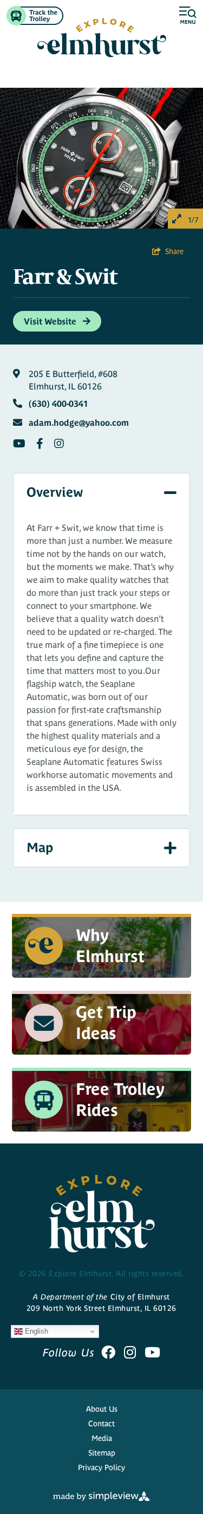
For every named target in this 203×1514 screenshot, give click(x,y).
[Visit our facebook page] (108, 1352)
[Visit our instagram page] (130, 1352)
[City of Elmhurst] (101, 37)
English (35, 1331)
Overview (55, 492)
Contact (101, 1423)
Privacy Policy (101, 1467)
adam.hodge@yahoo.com (79, 422)
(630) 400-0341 (58, 403)
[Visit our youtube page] (152, 1352)
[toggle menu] (188, 16)
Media (101, 1438)
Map (40, 847)
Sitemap (101, 1452)
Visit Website (51, 321)
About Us (101, 1409)
